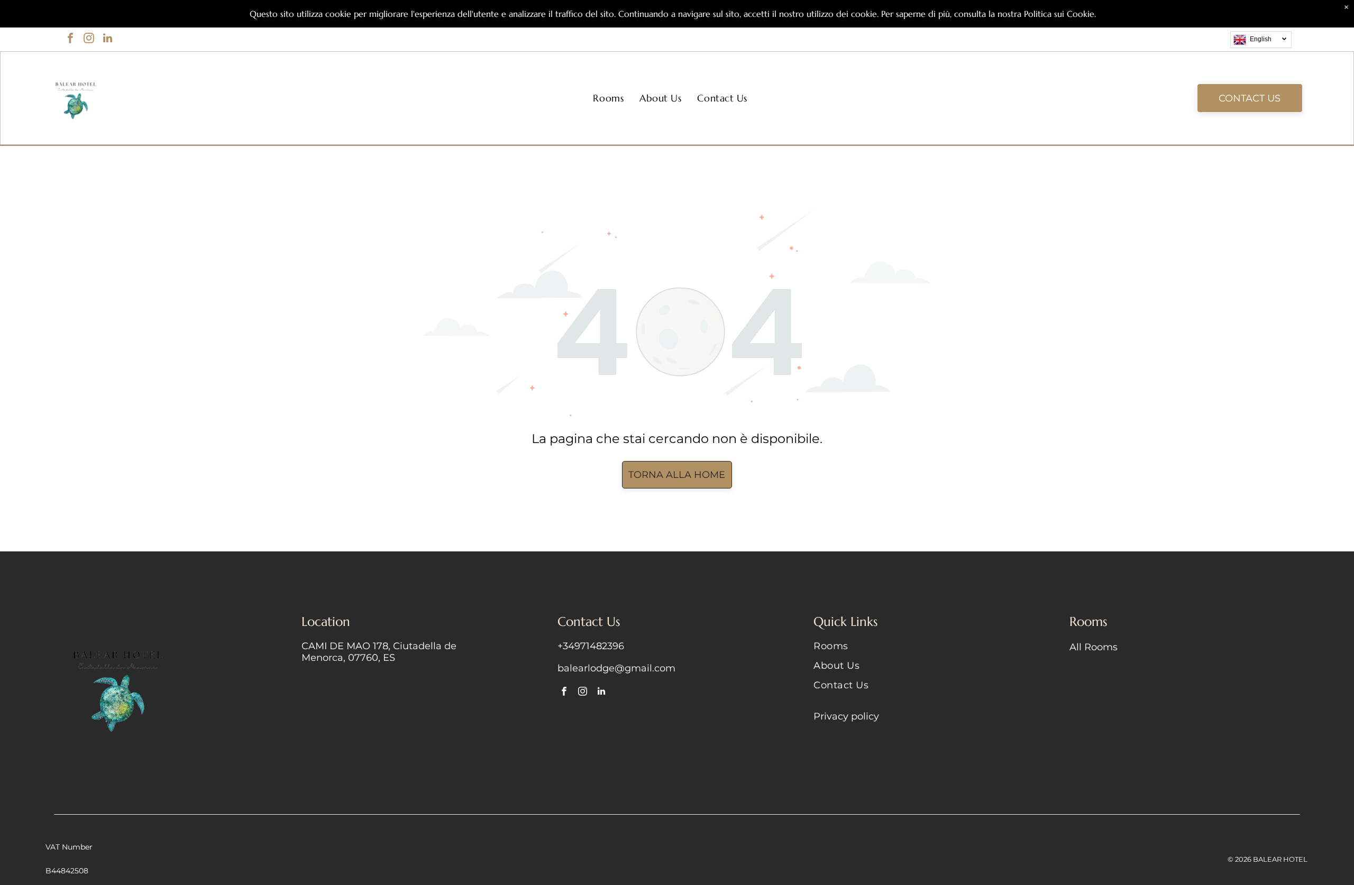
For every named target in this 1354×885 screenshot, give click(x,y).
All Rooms (1093, 647)
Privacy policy (846, 716)
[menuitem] (608, 98)
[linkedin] (107, 39)
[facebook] (70, 39)
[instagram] (89, 39)
